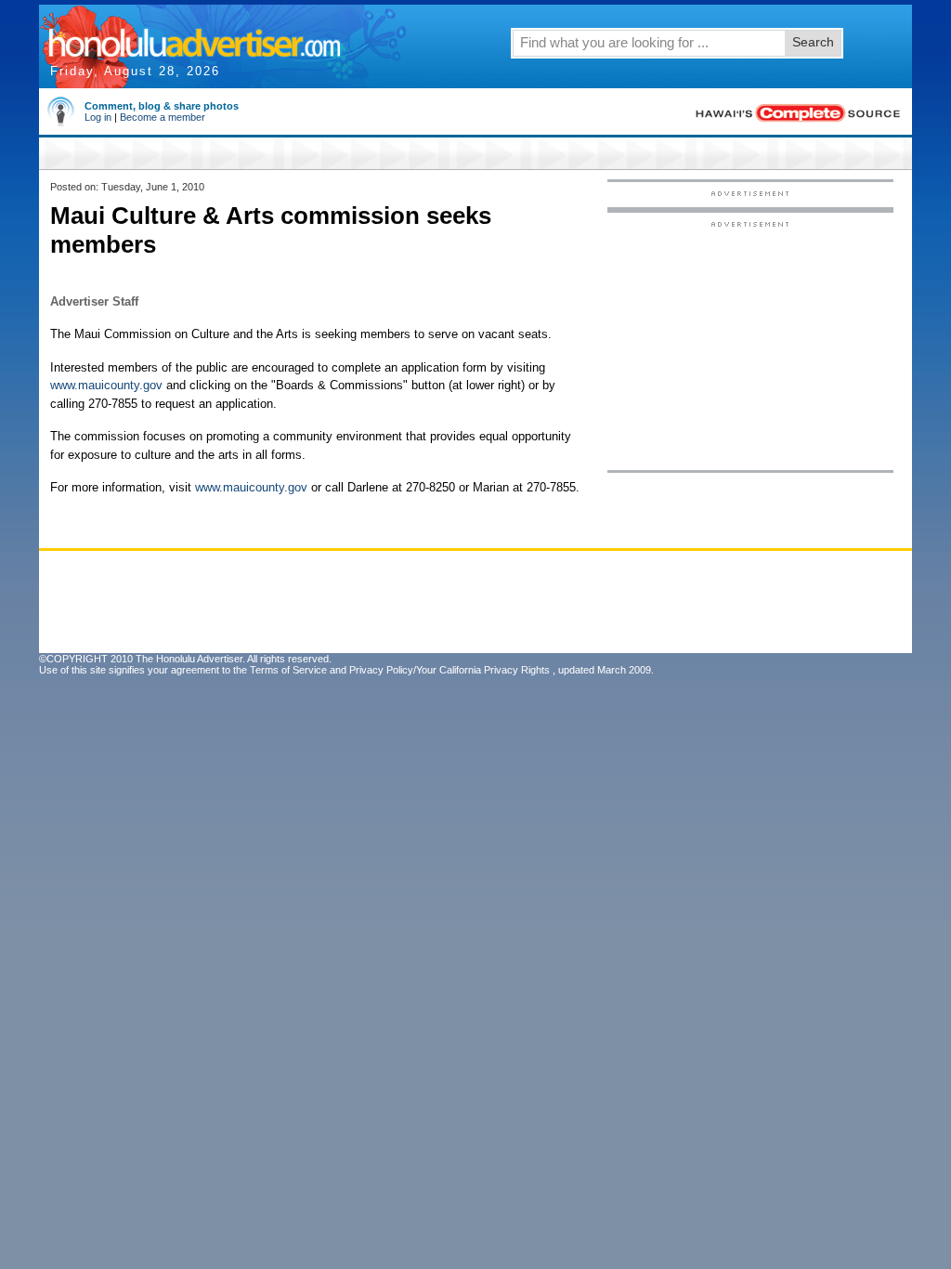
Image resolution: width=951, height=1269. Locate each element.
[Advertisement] (750, 345)
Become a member (162, 117)
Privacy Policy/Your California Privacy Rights (449, 669)
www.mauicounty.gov (106, 385)
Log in (98, 117)
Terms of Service (288, 669)
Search (813, 41)
